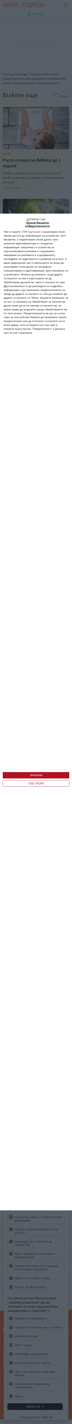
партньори (34, 231)
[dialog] (36, 712)
